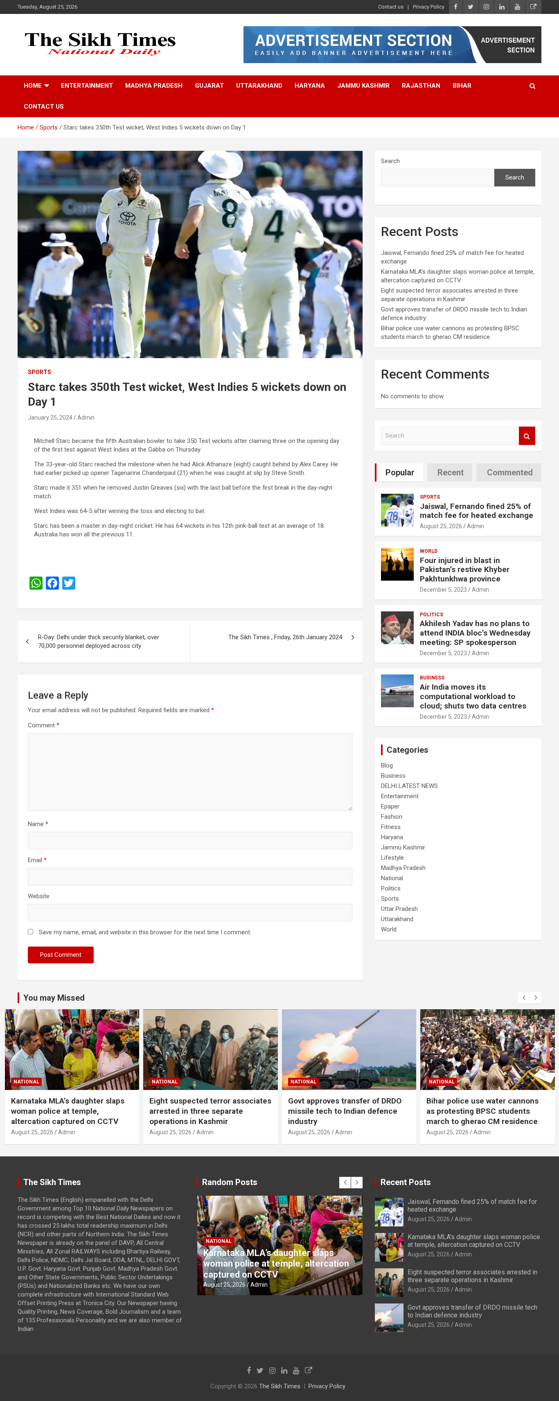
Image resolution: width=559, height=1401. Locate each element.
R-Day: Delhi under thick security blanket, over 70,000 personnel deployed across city (98, 641)
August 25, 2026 (441, 526)
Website (39, 896)
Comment (43, 725)
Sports (39, 372)
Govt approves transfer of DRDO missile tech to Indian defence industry (206, 1111)
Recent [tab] (450, 472)
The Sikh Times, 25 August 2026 (485, 1101)
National (392, 878)
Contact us (390, 7)
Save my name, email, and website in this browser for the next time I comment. (145, 932)
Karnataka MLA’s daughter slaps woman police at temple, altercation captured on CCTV (474, 1241)
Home (33, 85)
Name (38, 824)
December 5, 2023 (443, 589)
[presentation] (524, 998)
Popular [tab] (400, 472)
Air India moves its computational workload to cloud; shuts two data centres (473, 696)
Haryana (310, 85)
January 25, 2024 (50, 417)
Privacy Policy (428, 7)
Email (37, 860)
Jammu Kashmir (363, 85)
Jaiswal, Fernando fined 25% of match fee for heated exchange (476, 511)
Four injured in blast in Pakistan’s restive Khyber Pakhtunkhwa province (464, 570)
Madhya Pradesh (154, 85)
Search (390, 161)
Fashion (391, 816)
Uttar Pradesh (399, 909)
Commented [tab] (510, 472)
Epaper (390, 806)
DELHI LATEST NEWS (409, 786)
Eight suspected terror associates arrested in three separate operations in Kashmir (72, 1111)
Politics (431, 615)
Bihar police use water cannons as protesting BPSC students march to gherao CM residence (344, 1111)
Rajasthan (421, 85)
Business (432, 678)
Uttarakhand (259, 85)
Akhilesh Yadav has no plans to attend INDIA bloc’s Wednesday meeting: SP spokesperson (475, 633)
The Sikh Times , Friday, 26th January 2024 (285, 637)
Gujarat (209, 85)
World (428, 551)
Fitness (391, 827)
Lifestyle (392, 857)
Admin (86, 417)
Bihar (462, 85)
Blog (387, 765)
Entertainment (87, 85)
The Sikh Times (279, 1386)
